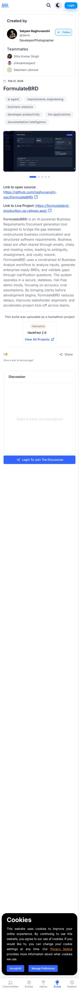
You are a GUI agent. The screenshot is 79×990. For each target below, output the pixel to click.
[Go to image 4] (45, 177)
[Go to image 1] (32, 177)
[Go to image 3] (42, 177)
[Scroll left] (10, 152)
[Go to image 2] (39, 177)
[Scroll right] (69, 152)
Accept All (15, 968)
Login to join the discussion (42, 459)
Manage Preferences (43, 968)
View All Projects (37, 339)
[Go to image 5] (49, 177)
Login (71, 5)
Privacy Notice (61, 949)
